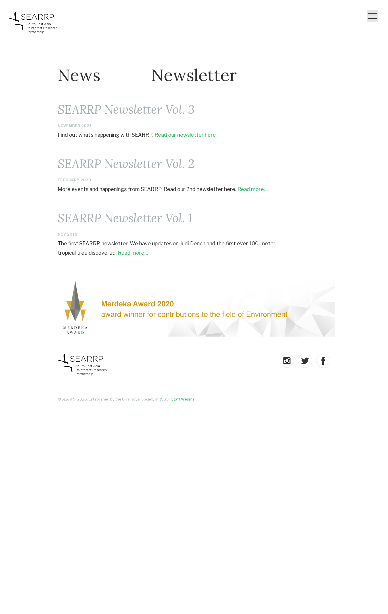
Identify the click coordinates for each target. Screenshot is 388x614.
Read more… (252, 189)
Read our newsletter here (185, 135)
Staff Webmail (183, 399)
